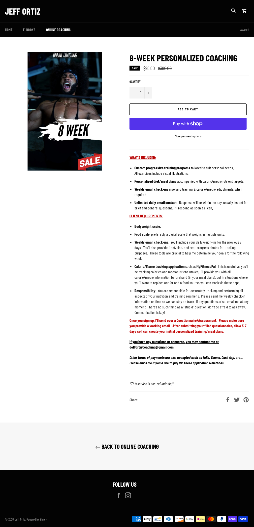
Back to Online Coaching (129, 446)
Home (8, 30)
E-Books (29, 30)
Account (244, 29)
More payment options (188, 136)
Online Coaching (58, 30)
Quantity (135, 81)
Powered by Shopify (37, 519)
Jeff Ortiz (22, 11)
